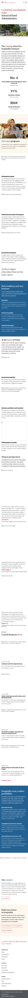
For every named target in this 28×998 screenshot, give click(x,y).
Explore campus (5, 898)
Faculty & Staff (4, 956)
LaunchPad (3, 985)
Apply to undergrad (6, 926)
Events (2, 981)
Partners (3, 959)
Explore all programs (6, 930)
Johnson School (4, 970)
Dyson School (4, 965)
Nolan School (4, 968)
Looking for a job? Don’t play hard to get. (11, 664)
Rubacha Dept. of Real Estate (7, 972)
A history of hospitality (7, 313)
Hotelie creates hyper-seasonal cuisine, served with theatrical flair (13, 697)
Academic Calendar (5, 979)
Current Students (5, 954)
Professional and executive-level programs (12, 214)
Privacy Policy (4, 994)
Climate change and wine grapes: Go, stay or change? (12, 768)
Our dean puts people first (8, 377)
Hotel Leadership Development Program (12, 811)
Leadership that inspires (7, 325)
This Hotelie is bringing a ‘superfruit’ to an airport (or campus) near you (12, 732)
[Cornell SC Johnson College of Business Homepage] (14, 942)
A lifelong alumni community (9, 442)
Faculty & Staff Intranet (6, 983)
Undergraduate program (7, 176)
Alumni (2, 952)
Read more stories (6, 780)
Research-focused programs (8, 253)
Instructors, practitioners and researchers (12, 408)
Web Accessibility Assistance (7, 996)
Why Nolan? (4, 300)
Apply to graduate (16, 926)
